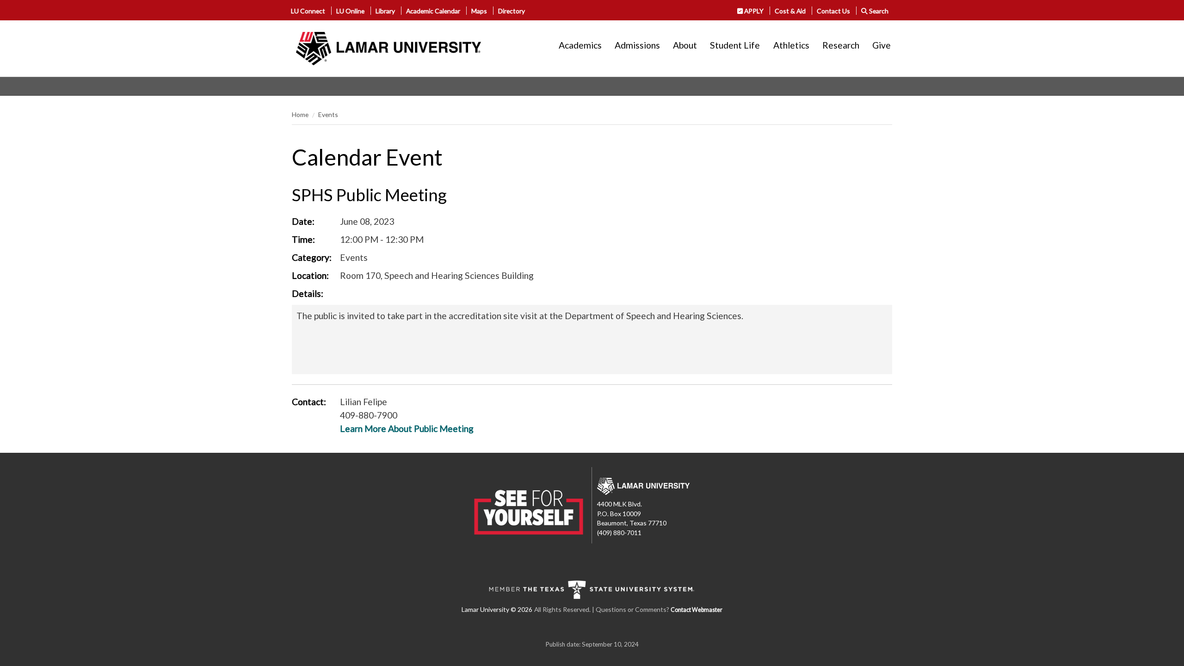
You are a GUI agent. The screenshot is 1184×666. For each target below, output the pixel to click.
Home (300, 114)
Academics (580, 45)
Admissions (637, 45)
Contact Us (833, 11)
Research (840, 45)
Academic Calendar (433, 11)
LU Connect (308, 11)
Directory (511, 11)
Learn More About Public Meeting (407, 428)
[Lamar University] (388, 48)
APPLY (753, 11)
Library (385, 11)
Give (881, 45)
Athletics (791, 45)
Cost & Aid (790, 11)
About (685, 45)
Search (878, 11)
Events (328, 114)
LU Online (350, 11)
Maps (479, 11)
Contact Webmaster (696, 609)
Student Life (735, 45)
